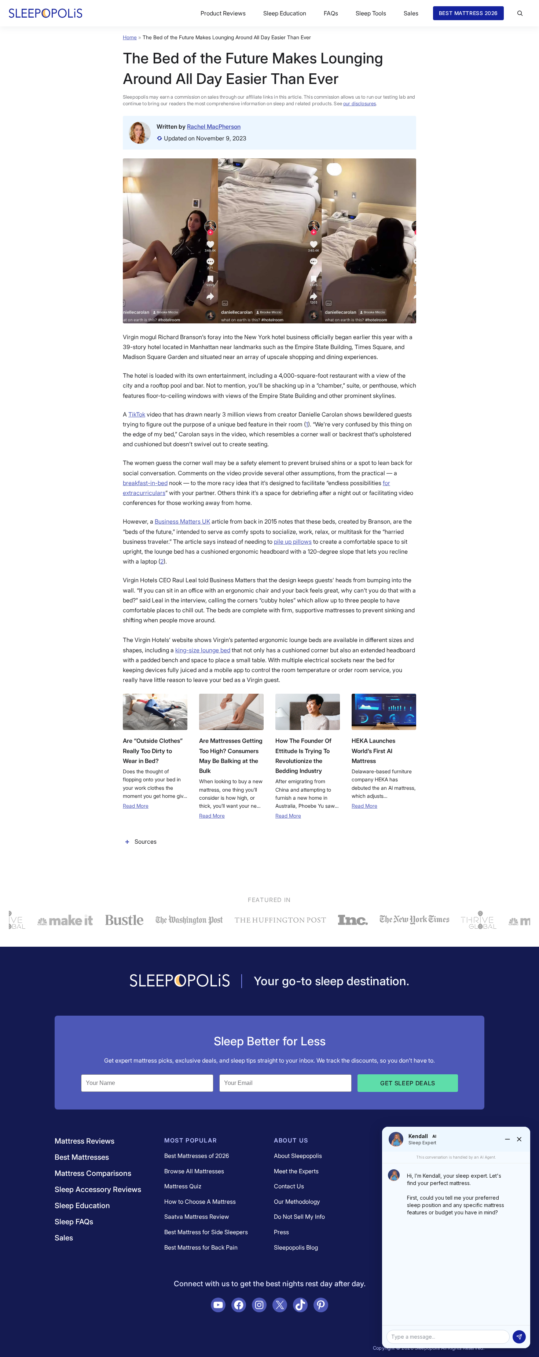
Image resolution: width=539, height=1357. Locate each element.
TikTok (136, 414)
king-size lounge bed (202, 650)
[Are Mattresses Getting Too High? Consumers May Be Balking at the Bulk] (231, 712)
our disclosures (359, 103)
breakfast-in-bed (145, 483)
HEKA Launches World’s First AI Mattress (373, 750)
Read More (135, 806)
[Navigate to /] (180, 981)
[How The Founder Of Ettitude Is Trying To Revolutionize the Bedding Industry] (307, 712)
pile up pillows (293, 541)
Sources (146, 841)
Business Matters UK (182, 521)
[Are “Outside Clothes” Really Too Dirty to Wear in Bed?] (155, 712)
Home (130, 37)
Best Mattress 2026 (468, 13)
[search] (520, 13)
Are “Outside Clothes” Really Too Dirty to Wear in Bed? (153, 750)
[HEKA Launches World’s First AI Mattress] (384, 712)
